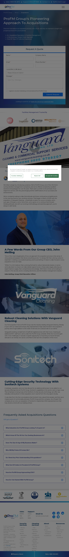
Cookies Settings (16, 175)
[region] (34, 173)
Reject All (37, 175)
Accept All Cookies (52, 175)
